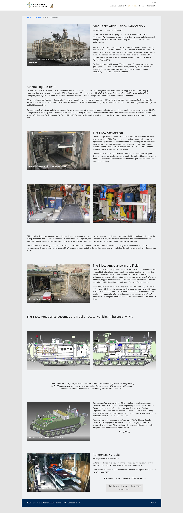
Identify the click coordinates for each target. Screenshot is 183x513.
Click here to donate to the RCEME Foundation (124, 488)
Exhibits (121, 6)
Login (148, 503)
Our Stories (132, 6)
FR (155, 2)
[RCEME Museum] (40, 5)
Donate (142, 6)
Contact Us (151, 6)
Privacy (153, 503)
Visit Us (113, 6)
